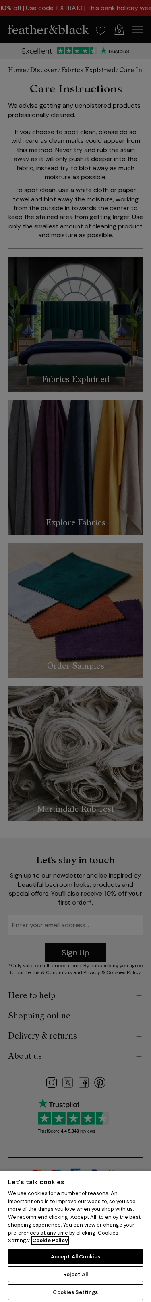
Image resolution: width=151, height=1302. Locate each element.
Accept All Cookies (75, 1256)
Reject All (75, 1274)
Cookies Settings (75, 1292)
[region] (75, 1236)
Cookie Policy (50, 1240)
